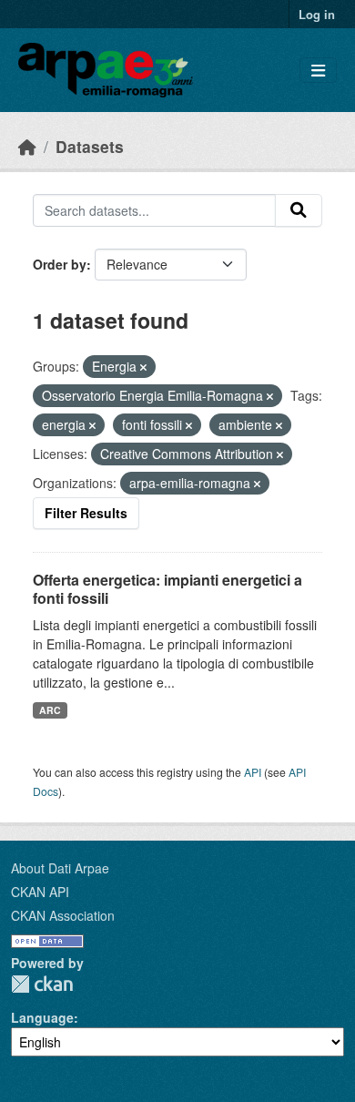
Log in (317, 14)
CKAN (42, 984)
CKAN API (40, 892)
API (252, 772)
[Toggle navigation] (318, 70)
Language (42, 1017)
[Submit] (298, 210)
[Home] (27, 146)
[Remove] (143, 367)
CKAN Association (63, 915)
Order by (59, 264)
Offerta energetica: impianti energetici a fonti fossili (167, 589)
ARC (50, 710)
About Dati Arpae (60, 868)
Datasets (90, 146)
